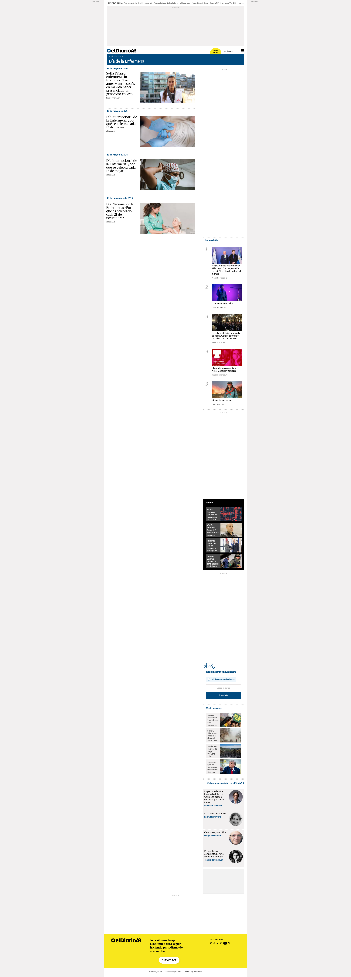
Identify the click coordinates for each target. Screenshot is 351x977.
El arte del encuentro (222, 400)
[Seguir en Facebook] (214, 943)
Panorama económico (130, 3)
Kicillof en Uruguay (184, 3)
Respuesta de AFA (226, 3)
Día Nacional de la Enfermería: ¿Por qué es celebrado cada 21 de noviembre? (120, 211)
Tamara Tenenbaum (219, 375)
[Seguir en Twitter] (211, 943)
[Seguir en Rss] (229, 943)
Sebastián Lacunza (219, 342)
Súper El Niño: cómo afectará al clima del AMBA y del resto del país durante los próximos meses (212, 736)
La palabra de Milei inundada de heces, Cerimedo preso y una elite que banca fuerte (226, 336)
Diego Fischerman (219, 307)
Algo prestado (243, 3)
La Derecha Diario (172, 3)
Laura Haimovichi (218, 404)
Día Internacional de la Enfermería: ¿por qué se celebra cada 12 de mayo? (121, 122)
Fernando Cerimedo (160, 3)
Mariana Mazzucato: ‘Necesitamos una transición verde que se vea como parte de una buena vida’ (212, 720)
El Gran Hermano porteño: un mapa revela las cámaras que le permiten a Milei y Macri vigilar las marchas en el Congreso (212, 514)
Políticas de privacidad (173, 971)
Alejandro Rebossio (219, 278)
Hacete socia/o (215, 51)
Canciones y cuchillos (222, 303)
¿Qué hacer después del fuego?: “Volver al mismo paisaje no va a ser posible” (212, 751)
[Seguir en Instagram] (221, 943)
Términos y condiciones (193, 971)
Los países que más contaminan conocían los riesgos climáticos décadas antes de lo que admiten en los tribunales (212, 767)
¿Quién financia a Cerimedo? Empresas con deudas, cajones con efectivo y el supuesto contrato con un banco (213, 530)
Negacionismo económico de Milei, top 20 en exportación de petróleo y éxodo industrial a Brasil (226, 269)
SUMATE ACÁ (169, 960)
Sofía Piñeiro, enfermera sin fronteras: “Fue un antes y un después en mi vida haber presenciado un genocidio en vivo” (120, 83)
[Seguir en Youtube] (225, 943)
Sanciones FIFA (214, 3)
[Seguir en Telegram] (217, 943)
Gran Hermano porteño (145, 3)
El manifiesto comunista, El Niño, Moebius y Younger (225, 369)
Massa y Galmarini (197, 3)
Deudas (206, 3)
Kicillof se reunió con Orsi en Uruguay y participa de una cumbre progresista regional (212, 546)
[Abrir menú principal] (242, 50)
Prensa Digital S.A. (156, 971)
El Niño (235, 3)
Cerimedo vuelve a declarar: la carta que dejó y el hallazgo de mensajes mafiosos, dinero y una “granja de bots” (213, 561)
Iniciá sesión (228, 51)
